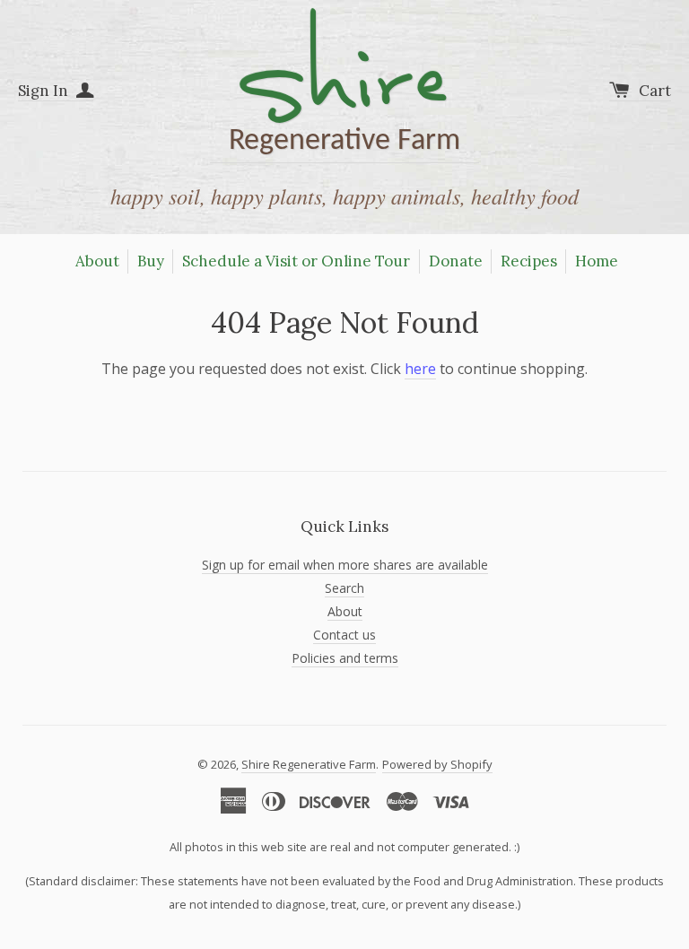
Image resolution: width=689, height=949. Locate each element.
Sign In (45, 90)
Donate (456, 261)
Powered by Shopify (437, 764)
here (420, 369)
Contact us (344, 634)
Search (344, 587)
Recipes (529, 261)
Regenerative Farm (344, 86)
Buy (150, 261)
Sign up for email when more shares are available (345, 564)
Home (596, 261)
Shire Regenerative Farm (308, 764)
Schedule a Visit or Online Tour (296, 261)
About (97, 261)
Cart (655, 90)
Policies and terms (345, 657)
